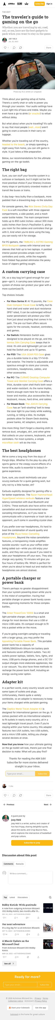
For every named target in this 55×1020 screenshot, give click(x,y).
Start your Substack (20, 1007)
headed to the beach (13, 144)
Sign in (49, 4)
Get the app (40, 1007)
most (37, 127)
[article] (27, 911)
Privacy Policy (41, 1001)
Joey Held (13, 39)
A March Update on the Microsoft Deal (15, 942)
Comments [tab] (8, 864)
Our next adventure (13, 924)
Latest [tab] (12, 897)
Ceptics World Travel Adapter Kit (24, 708)
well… (32, 127)
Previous (10, 804)
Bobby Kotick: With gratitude (19, 904)
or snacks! (34, 113)
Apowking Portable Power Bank (19, 641)
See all (7, 963)
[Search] (50, 897)
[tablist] (13, 864)
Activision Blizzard (22, 914)
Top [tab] (5, 897)
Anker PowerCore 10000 (20, 613)
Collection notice (15, 1001)
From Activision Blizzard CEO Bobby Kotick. (18, 949)
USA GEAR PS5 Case (32, 354)
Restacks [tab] (20, 864)
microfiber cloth (10, 442)
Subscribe (39, 4)
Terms (45, 998)
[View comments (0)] (14, 47)
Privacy (38, 998)
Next (46, 804)
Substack (14, 1014)
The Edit (6, 12)
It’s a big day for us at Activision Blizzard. (21, 927)
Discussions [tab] (23, 897)
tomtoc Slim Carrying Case (21, 342)
